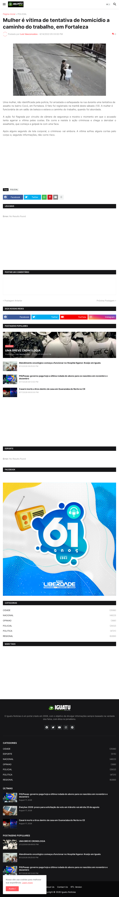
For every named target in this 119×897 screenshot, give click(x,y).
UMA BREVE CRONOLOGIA (32, 841)
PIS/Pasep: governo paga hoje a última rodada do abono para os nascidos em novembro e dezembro (63, 377)
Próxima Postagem (106, 300)
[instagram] (65, 727)
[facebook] (46, 727)
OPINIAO (59, 620)
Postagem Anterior (13, 300)
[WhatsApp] (44, 197)
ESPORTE (59, 754)
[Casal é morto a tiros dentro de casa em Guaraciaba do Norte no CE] (10, 392)
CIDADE (59, 610)
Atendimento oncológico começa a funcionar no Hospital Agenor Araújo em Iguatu (60, 363)
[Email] (55, 197)
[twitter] (53, 727)
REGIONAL (59, 636)
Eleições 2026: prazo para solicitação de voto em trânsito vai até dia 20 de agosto (59, 807)
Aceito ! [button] (12, 888)
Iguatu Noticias (68, 892)
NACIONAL (59, 615)
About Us (50, 887)
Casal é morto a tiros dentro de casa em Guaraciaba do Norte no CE (52, 389)
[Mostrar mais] (61, 197)
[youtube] (59, 727)
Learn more (27, 882)
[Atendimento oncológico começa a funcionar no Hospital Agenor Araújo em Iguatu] (10, 366)
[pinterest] (72, 727)
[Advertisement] (59, 164)
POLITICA (59, 631)
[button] (4, 4)
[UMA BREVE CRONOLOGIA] (10, 844)
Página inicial (9, 14)
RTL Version (76, 887)
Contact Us (62, 887)
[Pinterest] (49, 197)
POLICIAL (22, 14)
